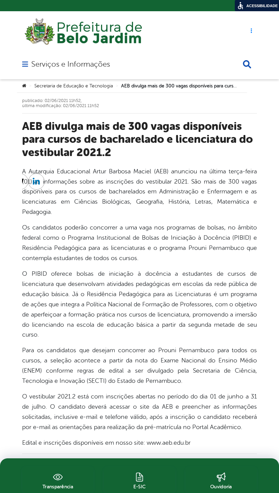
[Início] (24, 86)
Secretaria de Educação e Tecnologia (73, 85)
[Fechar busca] (247, 64)
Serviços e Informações (70, 64)
